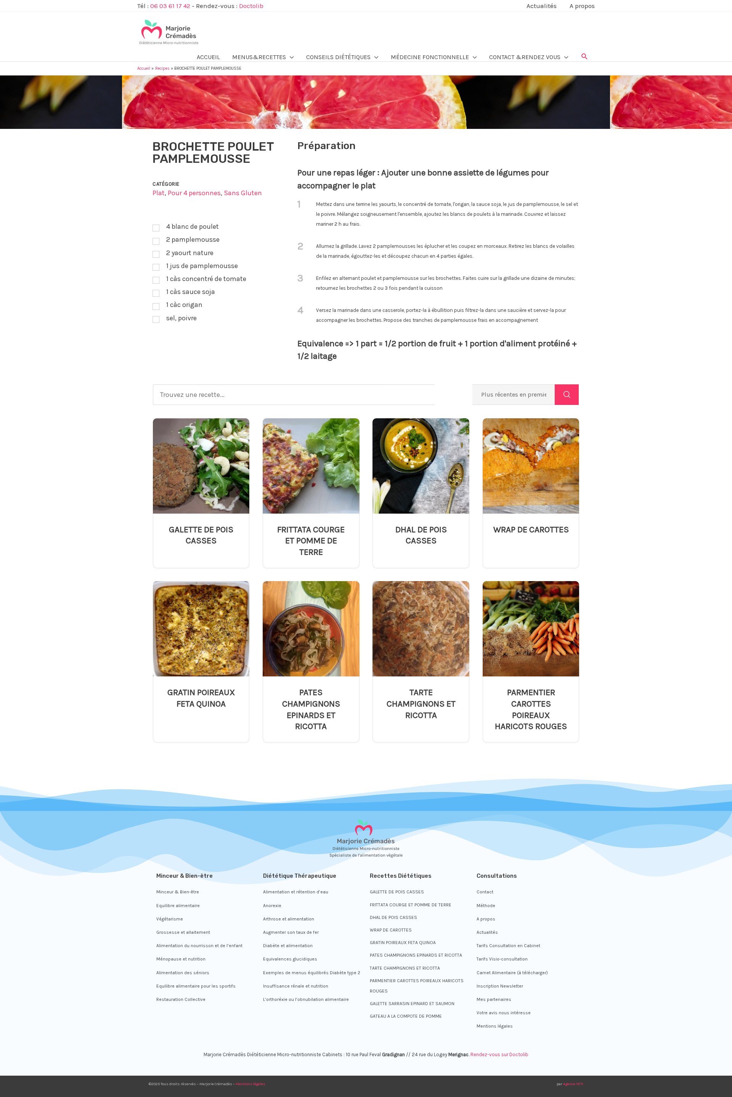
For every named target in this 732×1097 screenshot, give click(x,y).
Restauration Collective (180, 999)
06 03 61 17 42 (170, 6)
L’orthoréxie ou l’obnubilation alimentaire (306, 999)
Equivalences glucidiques (290, 959)
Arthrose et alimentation (288, 919)
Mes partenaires (494, 999)
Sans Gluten (243, 193)
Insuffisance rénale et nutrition (295, 986)
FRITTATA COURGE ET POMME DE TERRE (311, 540)
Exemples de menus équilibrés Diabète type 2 (311, 972)
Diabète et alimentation (288, 945)
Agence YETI (573, 1084)
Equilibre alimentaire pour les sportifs (196, 986)
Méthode (486, 905)
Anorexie (272, 905)
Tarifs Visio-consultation (502, 959)
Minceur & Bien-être (177, 892)
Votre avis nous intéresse (504, 1012)
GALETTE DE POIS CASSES (201, 535)
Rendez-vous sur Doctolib (499, 1054)
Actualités (487, 932)
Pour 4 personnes (194, 193)
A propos (486, 919)
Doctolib (251, 6)
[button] (585, 57)
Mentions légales (495, 1026)
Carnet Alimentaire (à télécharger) (512, 972)
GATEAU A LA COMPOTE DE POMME (406, 1016)
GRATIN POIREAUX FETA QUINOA (201, 698)
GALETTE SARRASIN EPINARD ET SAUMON (412, 1003)
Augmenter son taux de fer (291, 932)
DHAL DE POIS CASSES (421, 535)
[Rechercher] (567, 394)
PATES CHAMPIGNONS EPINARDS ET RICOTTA (311, 709)
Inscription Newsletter (500, 986)
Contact (485, 892)
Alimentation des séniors (182, 972)
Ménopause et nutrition (180, 959)
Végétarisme (169, 919)
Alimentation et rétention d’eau (295, 892)
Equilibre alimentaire (178, 905)
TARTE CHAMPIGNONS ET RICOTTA (421, 703)
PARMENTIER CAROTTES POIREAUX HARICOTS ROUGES (531, 709)
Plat (158, 193)
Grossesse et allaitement (183, 932)
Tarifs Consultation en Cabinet (508, 945)
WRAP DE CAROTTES (531, 529)
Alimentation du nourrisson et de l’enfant (199, 945)
